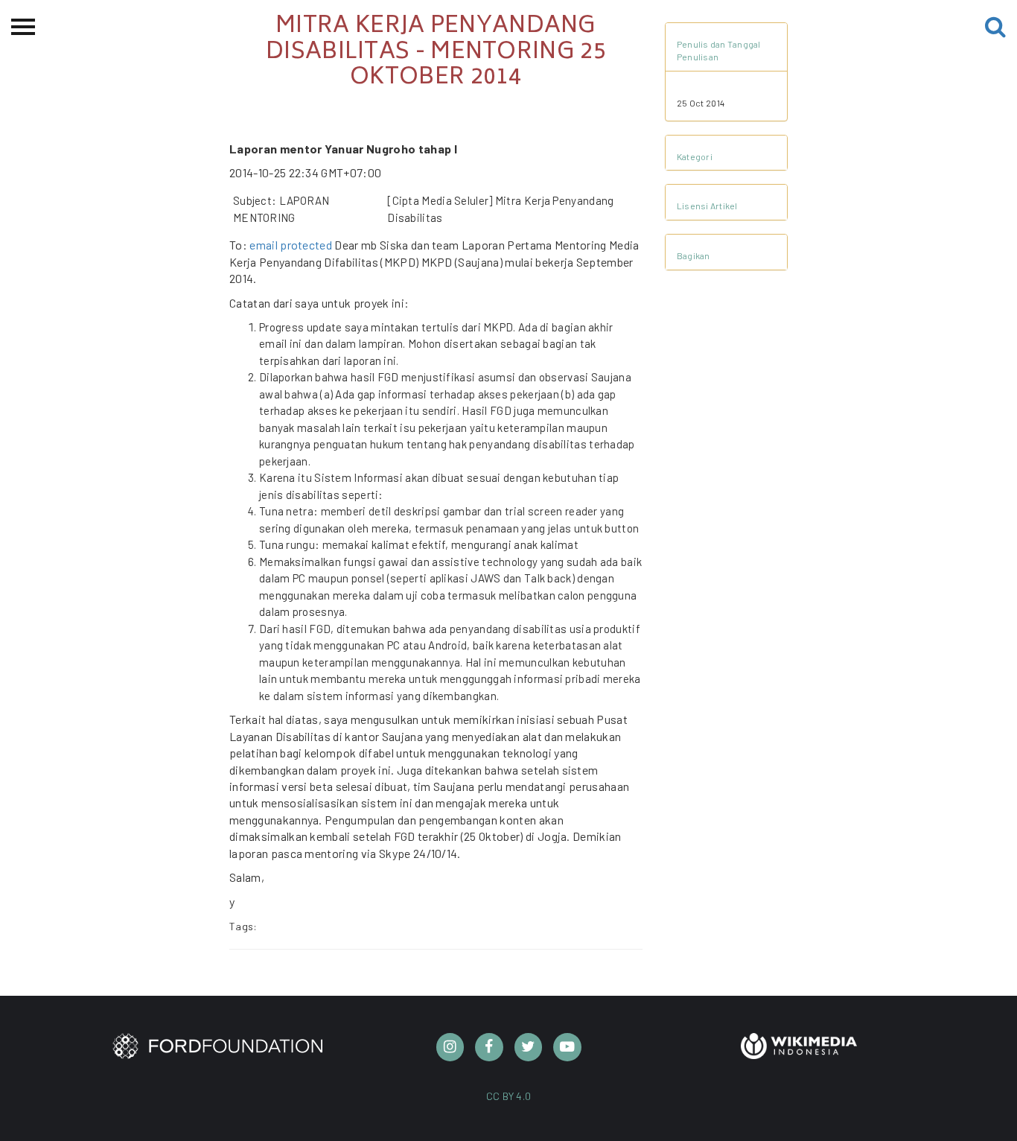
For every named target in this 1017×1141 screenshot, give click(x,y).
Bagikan (693, 255)
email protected (290, 245)
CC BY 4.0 (509, 1096)
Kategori (694, 156)
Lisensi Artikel (707, 205)
